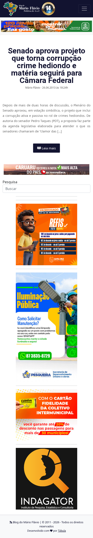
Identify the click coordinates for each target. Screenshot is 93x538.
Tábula (62, 531)
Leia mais (48, 148)
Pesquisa (10, 182)
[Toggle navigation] (84, 8)
